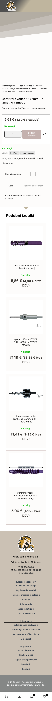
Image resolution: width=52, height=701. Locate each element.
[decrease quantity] (7, 134)
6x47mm (14, 153)
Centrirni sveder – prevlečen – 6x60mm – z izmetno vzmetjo (26, 495)
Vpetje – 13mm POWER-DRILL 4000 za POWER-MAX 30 (26, 342)
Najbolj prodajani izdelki (26, 659)
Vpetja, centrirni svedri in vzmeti (22, 89)
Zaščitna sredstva (26, 613)
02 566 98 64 (27, 567)
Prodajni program (26, 650)
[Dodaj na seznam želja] (40, 236)
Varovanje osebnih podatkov (26, 629)
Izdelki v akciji (26, 655)
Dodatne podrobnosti (33, 185)
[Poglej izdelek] (40, 232)
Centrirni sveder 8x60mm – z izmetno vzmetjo (26, 267)
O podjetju (26, 664)
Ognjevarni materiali (26, 590)
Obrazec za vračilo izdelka (26, 634)
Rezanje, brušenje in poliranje (26, 595)
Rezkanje (26, 599)
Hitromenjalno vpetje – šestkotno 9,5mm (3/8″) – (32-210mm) (26, 419)
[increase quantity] (18, 134)
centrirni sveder (27, 153)
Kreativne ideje (38, 685)
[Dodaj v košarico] (40, 229)
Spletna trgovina (8, 86)
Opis (11, 185)
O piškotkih (26, 639)
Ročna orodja (26, 604)
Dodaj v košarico (31, 134)
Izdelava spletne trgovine (18, 685)
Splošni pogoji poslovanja (26, 625)
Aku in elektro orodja (26, 585)
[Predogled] (40, 240)
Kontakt (26, 669)
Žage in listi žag (25, 86)
